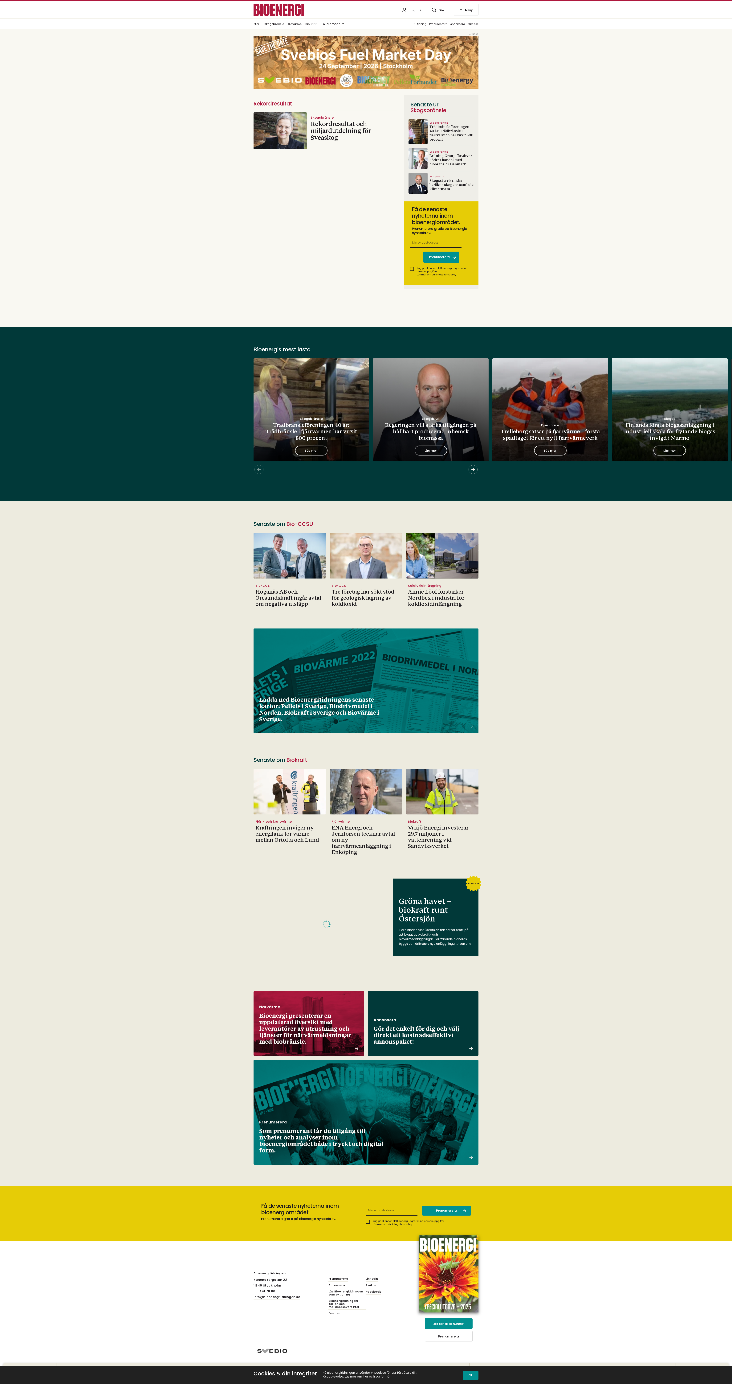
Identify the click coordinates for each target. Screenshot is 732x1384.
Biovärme (295, 24)
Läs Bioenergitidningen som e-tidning (345, 1293)
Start (257, 24)
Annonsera (457, 24)
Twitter (371, 1285)
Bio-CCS (311, 24)
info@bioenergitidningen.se (277, 1297)
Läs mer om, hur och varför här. (367, 1377)
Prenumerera (438, 24)
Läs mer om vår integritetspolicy (436, 274)
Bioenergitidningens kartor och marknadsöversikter (343, 1304)
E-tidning (420, 24)
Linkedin (372, 1279)
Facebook (373, 1292)
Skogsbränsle (274, 24)
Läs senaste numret (449, 1324)
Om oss (473, 24)
